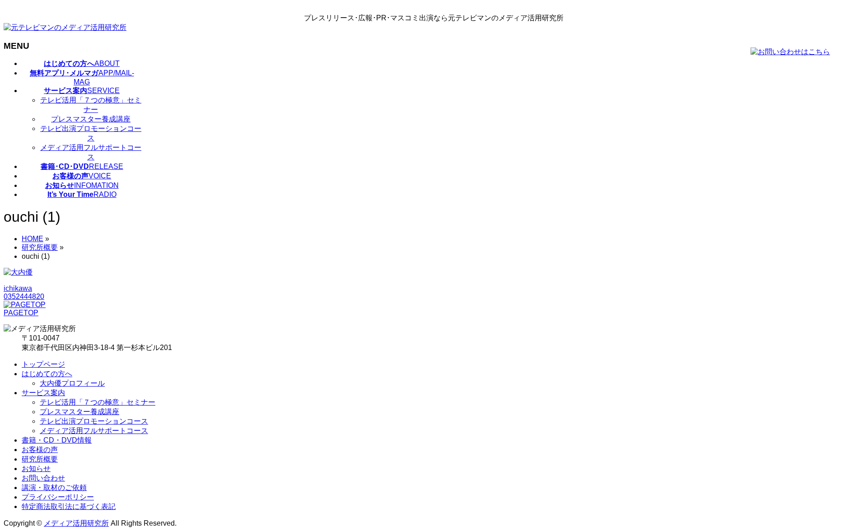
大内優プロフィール (72, 383)
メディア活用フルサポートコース (90, 152)
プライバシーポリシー (58, 497)
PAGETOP (21, 313)
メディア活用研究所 (76, 523)
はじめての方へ (47, 374)
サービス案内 (43, 393)
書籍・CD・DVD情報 (57, 440)
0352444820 (24, 296)
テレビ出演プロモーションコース (90, 133)
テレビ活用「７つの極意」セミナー (90, 104)
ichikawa (18, 288)
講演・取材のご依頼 (54, 487)
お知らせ (36, 468)
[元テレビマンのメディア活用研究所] (65, 27)
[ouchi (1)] (18, 272)
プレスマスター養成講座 (91, 119)
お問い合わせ (43, 478)
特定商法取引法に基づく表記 (69, 506)
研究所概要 (40, 459)
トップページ (43, 364)
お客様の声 (40, 449)
